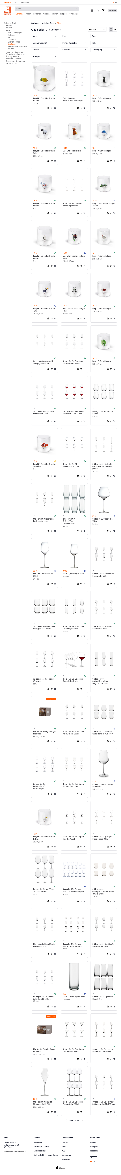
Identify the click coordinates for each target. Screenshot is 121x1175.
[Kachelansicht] (111, 29)
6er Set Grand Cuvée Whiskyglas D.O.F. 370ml (44, 627)
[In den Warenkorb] (55, 108)
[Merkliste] (51, 108)
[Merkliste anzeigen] (97, 10)
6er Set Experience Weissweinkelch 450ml (73, 362)
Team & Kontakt (24, 2)
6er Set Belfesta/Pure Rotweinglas (73, 99)
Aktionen (46, 14)
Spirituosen (12, 39)
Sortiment (19, 14)
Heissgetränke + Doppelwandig (18, 46)
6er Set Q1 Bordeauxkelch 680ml (71, 465)
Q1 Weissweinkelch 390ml (43, 575)
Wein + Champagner (15, 33)
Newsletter (38, 1143)
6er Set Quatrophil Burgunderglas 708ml (102, 838)
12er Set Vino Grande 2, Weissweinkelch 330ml (72, 946)
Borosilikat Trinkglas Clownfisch (44, 465)
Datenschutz (66, 1155)
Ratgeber (63, 14)
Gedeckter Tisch (10, 23)
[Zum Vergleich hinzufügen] (48, 108)
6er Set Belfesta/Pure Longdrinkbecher (69, 521)
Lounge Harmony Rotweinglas (102, 785)
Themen (55, 14)
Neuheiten (37, 14)
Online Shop (7, 2)
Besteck (9, 28)
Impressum (66, 1159)
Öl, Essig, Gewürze (12, 56)
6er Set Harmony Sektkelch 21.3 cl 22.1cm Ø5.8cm (43, 999)
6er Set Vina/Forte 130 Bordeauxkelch (43, 890)
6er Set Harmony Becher (103, 412)
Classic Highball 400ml (74, 997)
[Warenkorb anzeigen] (103, 10)
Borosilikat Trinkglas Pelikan (44, 838)
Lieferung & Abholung (41, 1147)
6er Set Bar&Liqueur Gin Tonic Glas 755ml (73, 785)
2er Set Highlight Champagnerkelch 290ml (42, 1103)
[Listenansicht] (115, 29)
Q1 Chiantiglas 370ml (73, 574)
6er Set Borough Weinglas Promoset (44, 732)
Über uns (65, 1143)
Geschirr (9, 25)
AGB (63, 1151)
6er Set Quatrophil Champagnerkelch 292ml (43, 362)
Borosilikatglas (101, 98)
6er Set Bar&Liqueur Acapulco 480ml (73, 838)
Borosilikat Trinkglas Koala (74, 257)
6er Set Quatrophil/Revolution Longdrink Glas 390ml (100, 681)
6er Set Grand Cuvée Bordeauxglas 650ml (103, 575)
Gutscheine (73, 14)
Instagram (94, 1147)
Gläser (8, 30)
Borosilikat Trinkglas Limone (44, 99)
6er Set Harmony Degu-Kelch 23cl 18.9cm (103, 1050)
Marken (28, 14)
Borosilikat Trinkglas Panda (74, 309)
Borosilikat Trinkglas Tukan (44, 309)
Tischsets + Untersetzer (15, 52)
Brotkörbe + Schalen (13, 59)
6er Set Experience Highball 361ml (102, 998)
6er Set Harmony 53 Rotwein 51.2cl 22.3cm (73, 412)
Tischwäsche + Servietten (15, 54)
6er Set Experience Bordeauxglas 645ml (43, 520)
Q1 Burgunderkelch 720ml (102, 520)
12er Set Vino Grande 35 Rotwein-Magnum (73, 890)
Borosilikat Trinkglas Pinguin (44, 257)
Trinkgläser (12, 35)
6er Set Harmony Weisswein (43, 680)
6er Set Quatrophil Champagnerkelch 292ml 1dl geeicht (102, 466)
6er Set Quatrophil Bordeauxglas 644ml (72, 204)
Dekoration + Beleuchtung (15, 61)
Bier (9, 37)
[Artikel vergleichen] (92, 10)
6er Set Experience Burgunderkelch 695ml (73, 680)
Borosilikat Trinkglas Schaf (44, 152)
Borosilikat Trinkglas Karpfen (44, 204)
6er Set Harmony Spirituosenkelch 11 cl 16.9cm (103, 1103)
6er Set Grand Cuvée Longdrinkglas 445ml (73, 627)
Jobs (64, 1147)
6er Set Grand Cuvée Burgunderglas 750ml (103, 945)
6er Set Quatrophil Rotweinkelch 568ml (102, 627)
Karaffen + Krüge (14, 42)
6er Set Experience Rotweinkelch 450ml (43, 412)
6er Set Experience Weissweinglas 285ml (73, 1103)
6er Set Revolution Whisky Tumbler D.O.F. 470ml (102, 732)
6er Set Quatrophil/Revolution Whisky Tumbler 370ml (103, 891)
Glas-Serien (12, 44)
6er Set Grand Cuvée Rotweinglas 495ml (44, 945)
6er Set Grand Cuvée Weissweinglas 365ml (73, 732)
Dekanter (11, 49)
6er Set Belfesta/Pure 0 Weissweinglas (39, 786)
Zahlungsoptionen (40, 1151)
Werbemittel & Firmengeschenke (46, 1155)
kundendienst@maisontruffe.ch (15, 1152)
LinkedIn (93, 1143)
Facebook (94, 1151)
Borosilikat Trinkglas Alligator (103, 204)
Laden (15, 2)
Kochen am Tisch (12, 63)
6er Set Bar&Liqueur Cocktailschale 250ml (73, 1050)
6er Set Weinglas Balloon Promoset (44, 1050)
